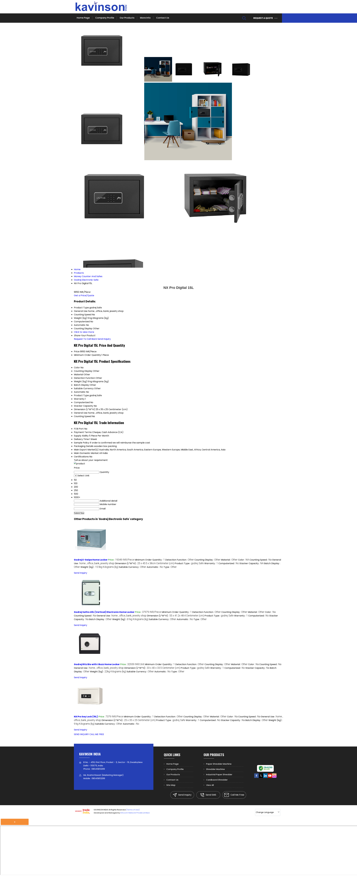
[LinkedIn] (265, 777)
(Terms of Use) (133, 809)
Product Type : (189, 563)
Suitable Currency (84, 388)
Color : (243, 559)
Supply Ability (81, 435)
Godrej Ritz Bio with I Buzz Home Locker (97, 664)
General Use (80, 412)
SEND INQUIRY (81, 734)
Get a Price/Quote (84, 295)
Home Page (83, 17)
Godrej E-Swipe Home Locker (91, 559)
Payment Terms (83, 432)
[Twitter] (261, 777)
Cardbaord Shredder (217, 779)
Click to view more (84, 332)
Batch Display (81, 385)
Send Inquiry (104, 339)
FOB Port (79, 428)
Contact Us (162, 17)
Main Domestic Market (86, 453)
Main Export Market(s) (86, 449)
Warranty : (211, 563)
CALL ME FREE (96, 734)
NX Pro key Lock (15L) (86, 716)
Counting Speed (82, 416)
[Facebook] (256, 777)
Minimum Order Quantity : (150, 559)
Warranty (79, 399)
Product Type (81, 395)
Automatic (79, 392)
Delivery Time (81, 439)
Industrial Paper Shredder (219, 774)
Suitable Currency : (132, 567)
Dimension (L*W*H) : (144, 563)
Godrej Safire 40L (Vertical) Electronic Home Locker (104, 612)
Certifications (81, 456)
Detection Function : (179, 559)
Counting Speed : (260, 559)
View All (210, 785)
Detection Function (84, 378)
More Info (145, 17)
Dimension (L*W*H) (84, 409)
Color (77, 367)
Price (76, 351)
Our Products (127, 17)
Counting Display (83, 371)
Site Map (170, 785)
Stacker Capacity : (251, 563)
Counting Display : (207, 559)
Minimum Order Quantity (87, 355)
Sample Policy (81, 442)
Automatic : (155, 567)
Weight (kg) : (99, 567)
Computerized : (228, 563)
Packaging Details (83, 446)
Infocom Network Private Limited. (135, 812)
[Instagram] (274, 777)
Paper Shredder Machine (218, 763)
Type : (170, 567)
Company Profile (104, 17)
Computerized (82, 402)
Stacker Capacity (83, 405)
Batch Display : (100, 619)
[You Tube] (270, 777)
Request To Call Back (85, 339)
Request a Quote (263, 18)
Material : (229, 559)
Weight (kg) (80, 381)
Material (78, 374)
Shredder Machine (215, 769)
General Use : (121, 615)
